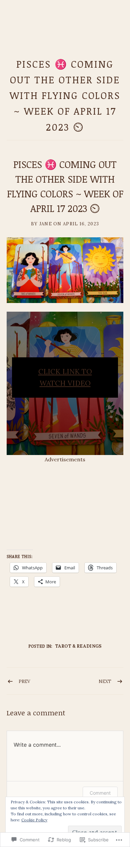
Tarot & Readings (78, 646)
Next (105, 681)
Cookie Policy (34, 819)
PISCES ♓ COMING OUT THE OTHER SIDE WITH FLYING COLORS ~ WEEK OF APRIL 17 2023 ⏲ (65, 95)
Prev (24, 681)
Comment (100, 793)
